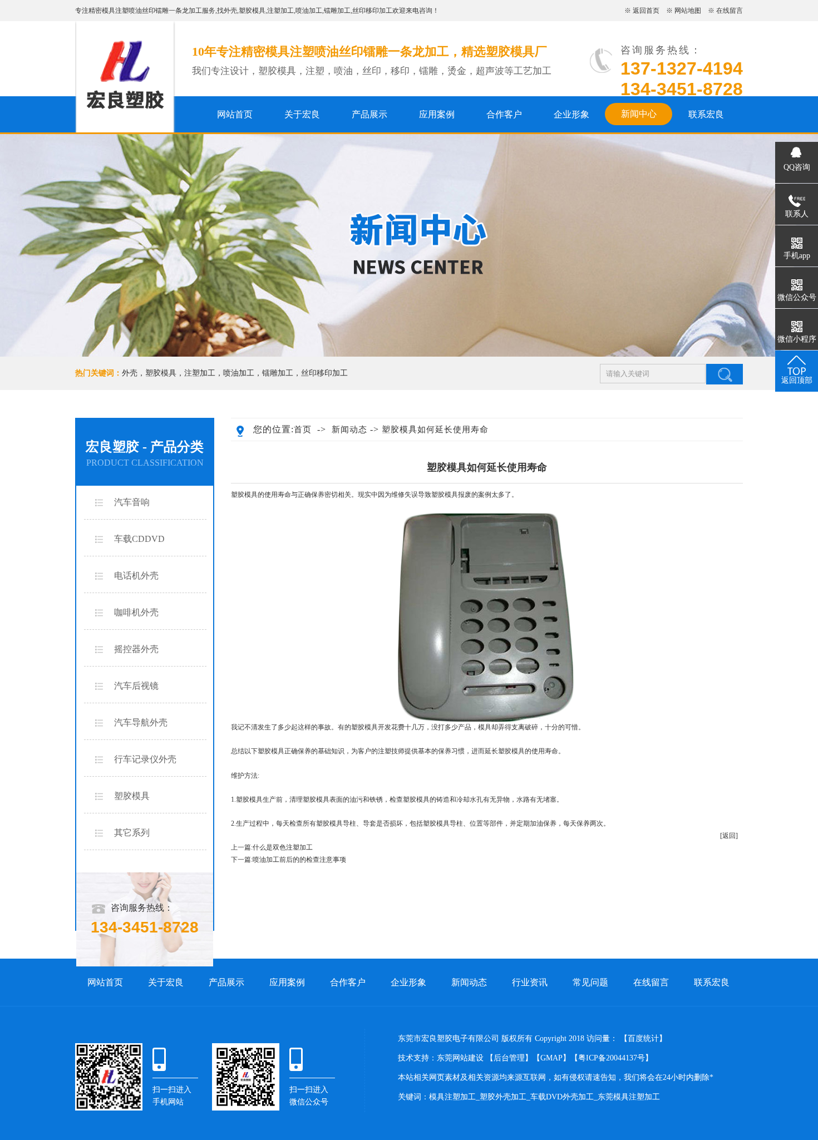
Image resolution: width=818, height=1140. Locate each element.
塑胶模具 (252, 10)
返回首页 (646, 10)
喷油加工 (308, 10)
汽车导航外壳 (140, 722)
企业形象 (571, 114)
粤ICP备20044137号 (611, 1058)
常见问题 (590, 982)
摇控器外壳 (136, 649)
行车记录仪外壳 (145, 759)
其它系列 (132, 832)
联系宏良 (706, 114)
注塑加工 (280, 10)
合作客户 (504, 114)
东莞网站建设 (460, 1058)
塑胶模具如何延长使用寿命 (435, 429)
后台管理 (509, 1058)
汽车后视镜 (136, 685)
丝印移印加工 (372, 10)
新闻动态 (349, 429)
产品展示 (369, 114)
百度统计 (643, 1038)
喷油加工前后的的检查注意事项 (299, 859)
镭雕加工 (337, 10)
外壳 (230, 10)
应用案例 (437, 114)
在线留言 (729, 10)
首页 (303, 429)
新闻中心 (639, 114)
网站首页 (235, 114)
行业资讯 (530, 982)
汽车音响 (132, 502)
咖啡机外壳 (136, 612)
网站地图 (687, 10)
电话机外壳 (136, 575)
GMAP (551, 1058)
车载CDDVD (139, 539)
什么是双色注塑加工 (283, 847)
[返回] (729, 836)
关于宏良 (302, 114)
